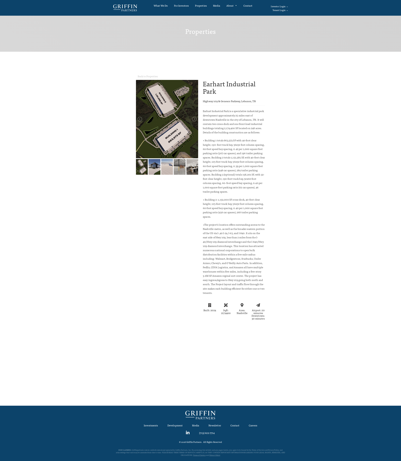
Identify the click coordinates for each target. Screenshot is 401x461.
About (230, 5)
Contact (247, 5)
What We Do (161, 5)
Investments (151, 425)
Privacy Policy (214, 455)
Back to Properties (148, 76)
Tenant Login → (280, 10)
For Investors (181, 5)
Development (175, 425)
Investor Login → (279, 6)
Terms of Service (199, 455)
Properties (201, 5)
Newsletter (214, 425)
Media (216, 5)
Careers (253, 425)
